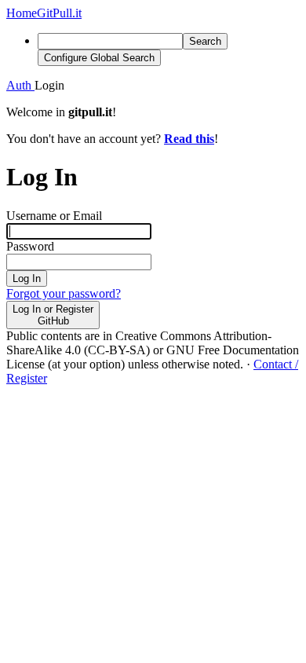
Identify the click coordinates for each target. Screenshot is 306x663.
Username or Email (54, 215)
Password (30, 246)
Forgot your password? (63, 293)
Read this (189, 138)
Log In (27, 278)
